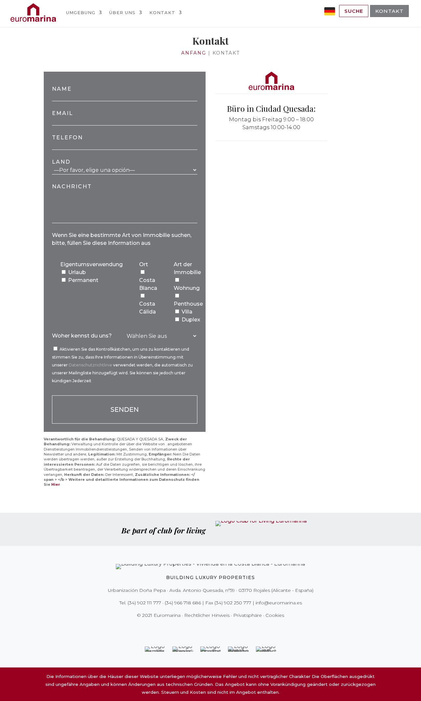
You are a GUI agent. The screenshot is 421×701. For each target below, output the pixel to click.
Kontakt (162, 12)
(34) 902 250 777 (232, 603)
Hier (55, 484)
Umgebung (80, 12)
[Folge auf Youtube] (224, 628)
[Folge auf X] (196, 628)
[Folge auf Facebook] (187, 628)
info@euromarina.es (279, 603)
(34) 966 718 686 (183, 603)
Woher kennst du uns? (82, 336)
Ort (143, 264)
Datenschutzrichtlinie (91, 364)
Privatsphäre (247, 615)
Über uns (122, 12)
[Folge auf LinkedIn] (233, 628)
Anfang (193, 53)
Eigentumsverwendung (91, 264)
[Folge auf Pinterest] (215, 628)
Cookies (274, 615)
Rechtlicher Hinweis (207, 615)
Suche (353, 11)
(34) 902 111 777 (144, 603)
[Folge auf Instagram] (205, 628)
